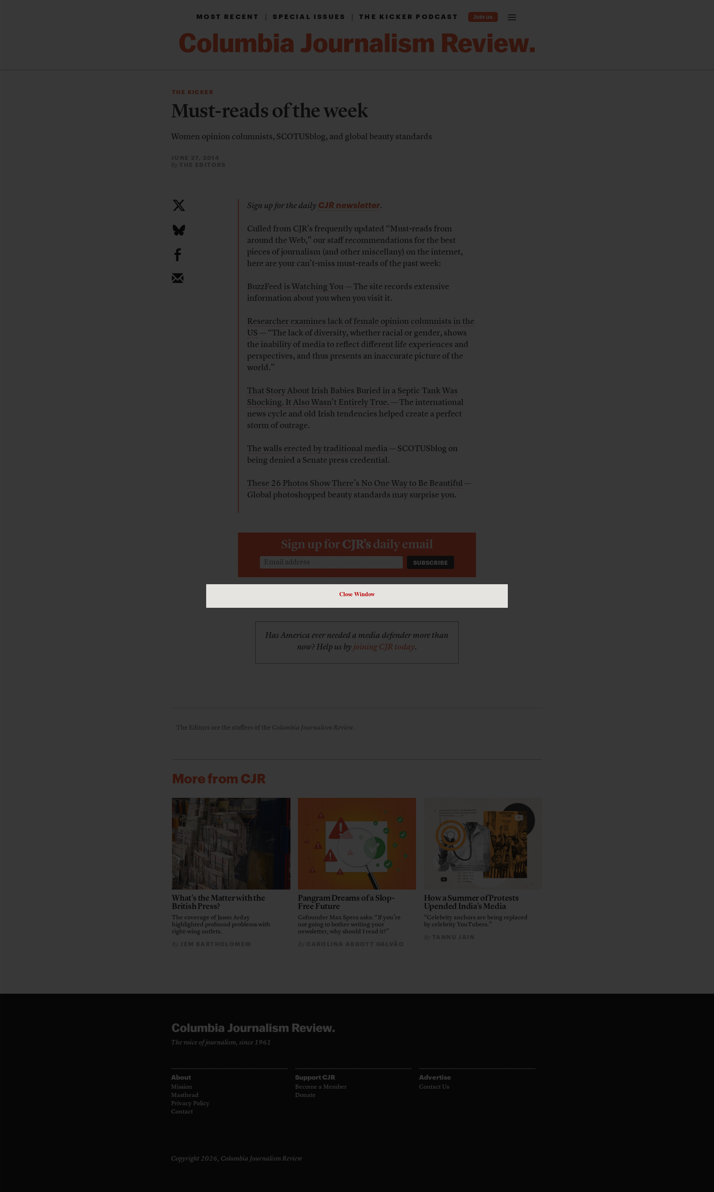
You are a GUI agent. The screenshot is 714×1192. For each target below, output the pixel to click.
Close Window (357, 594)
